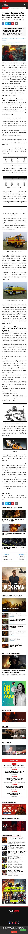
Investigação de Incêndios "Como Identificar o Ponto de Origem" (17, 852)
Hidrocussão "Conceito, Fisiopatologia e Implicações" (16, 871)
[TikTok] (18, 923)
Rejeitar (14, 932)
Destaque (14, 769)
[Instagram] (12, 923)
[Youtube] (15, 923)
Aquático (14, 784)
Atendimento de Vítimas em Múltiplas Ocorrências (15, 858)
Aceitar (23, 930)
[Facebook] (10, 923)
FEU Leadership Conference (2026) (15, 864)
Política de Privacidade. (15, 930)
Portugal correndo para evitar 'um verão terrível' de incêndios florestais (16, 839)
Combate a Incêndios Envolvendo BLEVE (17, 845)
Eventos (14, 763)
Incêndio (22, 19)
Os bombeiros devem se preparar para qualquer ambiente (13, 671)
